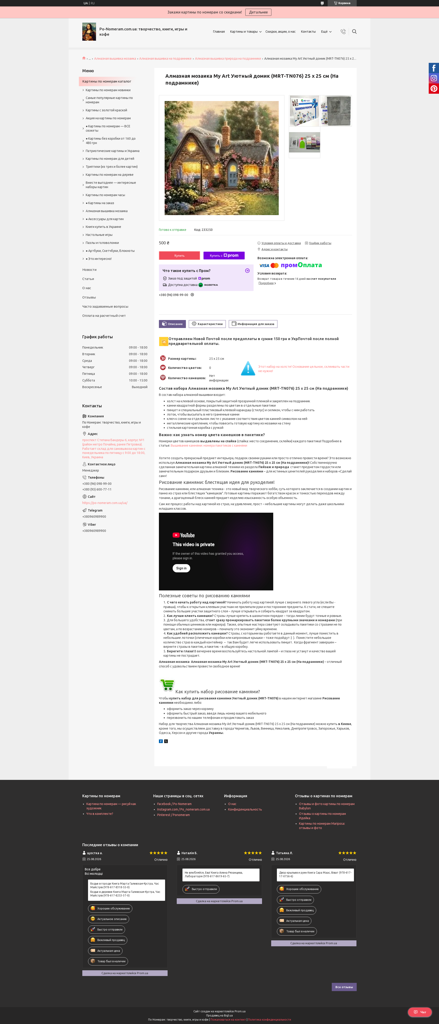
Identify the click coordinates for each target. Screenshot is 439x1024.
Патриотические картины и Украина (112, 151)
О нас (86, 288)
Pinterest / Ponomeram (173, 815)
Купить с (216, 255)
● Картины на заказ (100, 203)
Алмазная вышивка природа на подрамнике (228, 58)
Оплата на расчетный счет (104, 315)
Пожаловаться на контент (228, 1019)
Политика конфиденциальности (269, 1019)
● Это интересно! (99, 259)
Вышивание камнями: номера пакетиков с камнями (209, 445)
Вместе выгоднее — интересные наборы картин (111, 185)
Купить (179, 255)
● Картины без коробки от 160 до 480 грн (111, 141)
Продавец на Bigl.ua (219, 1015)
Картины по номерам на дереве (110, 174)
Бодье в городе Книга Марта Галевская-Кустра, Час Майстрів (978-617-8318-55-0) (124, 885)
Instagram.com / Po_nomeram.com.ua (183, 809)
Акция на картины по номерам (108, 118)
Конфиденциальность (245, 809)
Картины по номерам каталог (106, 81)
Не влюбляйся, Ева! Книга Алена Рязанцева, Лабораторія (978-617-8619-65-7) (214, 874)
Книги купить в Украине (103, 227)
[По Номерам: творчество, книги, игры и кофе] (89, 32)
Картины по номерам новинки (108, 90)
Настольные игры (99, 235)
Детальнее (258, 12)
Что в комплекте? (99, 814)
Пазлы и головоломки (102, 243)
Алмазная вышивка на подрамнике (165, 58)
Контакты (308, 31)
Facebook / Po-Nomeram (174, 804)
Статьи (88, 279)
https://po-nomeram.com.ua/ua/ (104, 503)
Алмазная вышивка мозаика (115, 58)
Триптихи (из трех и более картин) (112, 166)
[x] (166, 742)
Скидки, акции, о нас (280, 31)
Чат (423, 1012)
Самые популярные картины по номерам (109, 100)
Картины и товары (244, 31)
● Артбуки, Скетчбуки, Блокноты (110, 251)
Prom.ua (240, 1011)
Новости (89, 270)
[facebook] (161, 742)
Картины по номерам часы (105, 195)
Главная (219, 31)
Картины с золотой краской (106, 110)
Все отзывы (344, 987)
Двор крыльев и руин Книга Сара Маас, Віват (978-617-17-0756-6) (315, 874)
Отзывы (89, 297)
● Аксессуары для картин (105, 219)
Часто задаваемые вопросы (105, 306)
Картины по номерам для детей (110, 158)
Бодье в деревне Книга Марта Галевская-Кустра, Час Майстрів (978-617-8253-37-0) (125, 893)
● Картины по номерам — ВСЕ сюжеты (108, 128)
